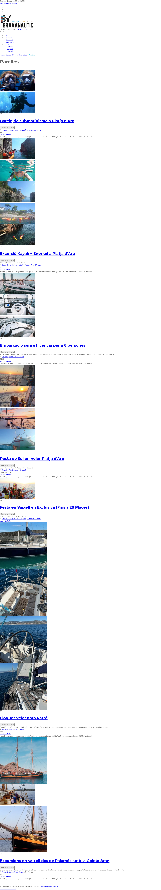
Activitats (9, 38)
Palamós (5, 357)
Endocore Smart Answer (49, 887)
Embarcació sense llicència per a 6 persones (42, 345)
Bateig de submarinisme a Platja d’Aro (37, 121)
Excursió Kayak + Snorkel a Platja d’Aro (37, 253)
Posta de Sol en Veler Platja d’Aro (32, 458)
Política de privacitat (8, 889)
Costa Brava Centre (34, 130)
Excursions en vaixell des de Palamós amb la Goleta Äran (54, 860)
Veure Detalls (5, 135)
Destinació (9, 40)
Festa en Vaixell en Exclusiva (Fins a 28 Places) (44, 507)
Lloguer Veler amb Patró (24, 718)
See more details (7, 128)
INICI (7, 35)
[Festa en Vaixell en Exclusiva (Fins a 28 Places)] (17, 498)
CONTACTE (10, 42)
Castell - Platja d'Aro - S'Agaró (14, 130)
